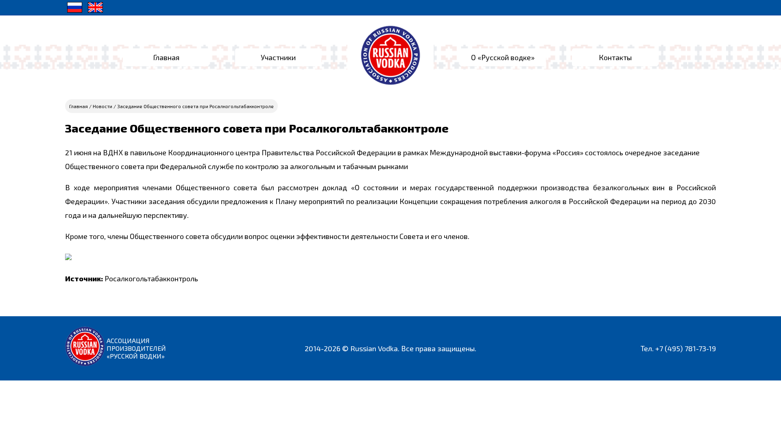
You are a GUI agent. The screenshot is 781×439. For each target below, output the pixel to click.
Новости (102, 106)
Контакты (615, 57)
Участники (278, 57)
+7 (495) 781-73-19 (685, 348)
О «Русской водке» (502, 57)
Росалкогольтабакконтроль (151, 278)
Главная (166, 57)
